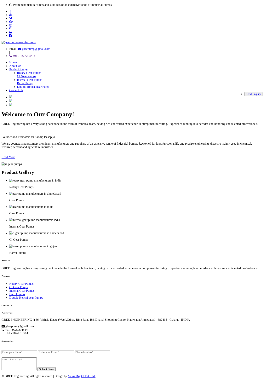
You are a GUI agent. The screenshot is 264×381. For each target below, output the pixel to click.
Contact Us (16, 90)
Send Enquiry (253, 94)
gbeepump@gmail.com (35, 48)
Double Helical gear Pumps (26, 297)
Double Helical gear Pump (33, 86)
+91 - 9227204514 (23, 55)
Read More (8, 157)
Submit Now (46, 369)
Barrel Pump (24, 83)
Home (13, 62)
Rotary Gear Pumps (29, 72)
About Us (15, 65)
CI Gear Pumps (26, 76)
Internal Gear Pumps (29, 79)
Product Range (18, 69)
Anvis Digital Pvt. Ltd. (81, 376)
